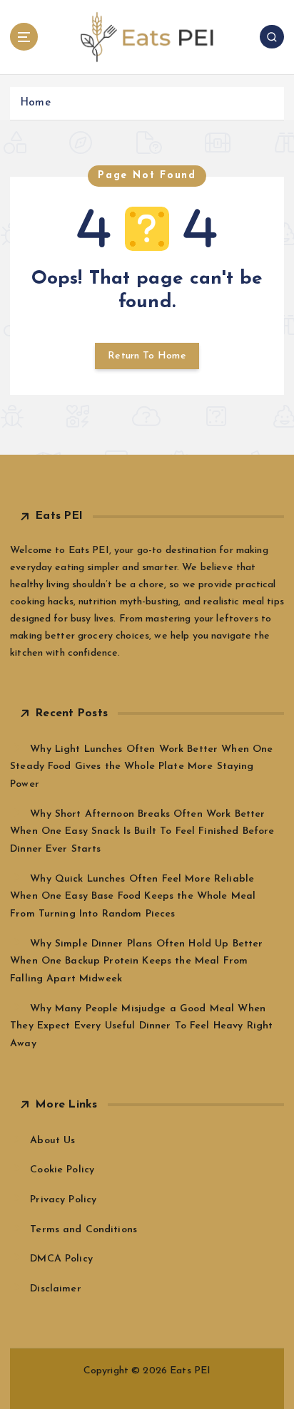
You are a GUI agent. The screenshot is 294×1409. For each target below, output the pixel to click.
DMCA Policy (61, 1259)
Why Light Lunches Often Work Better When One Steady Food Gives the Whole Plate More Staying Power (141, 767)
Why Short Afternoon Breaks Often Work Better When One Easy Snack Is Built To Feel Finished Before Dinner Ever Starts (142, 832)
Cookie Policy (62, 1170)
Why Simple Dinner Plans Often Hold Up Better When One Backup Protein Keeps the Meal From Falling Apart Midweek (136, 961)
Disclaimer (55, 1289)
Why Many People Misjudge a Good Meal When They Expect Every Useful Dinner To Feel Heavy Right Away (141, 1026)
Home (35, 103)
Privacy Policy (63, 1199)
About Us (52, 1140)
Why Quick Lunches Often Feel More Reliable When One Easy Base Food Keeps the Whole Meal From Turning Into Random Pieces (132, 896)
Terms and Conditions (83, 1229)
